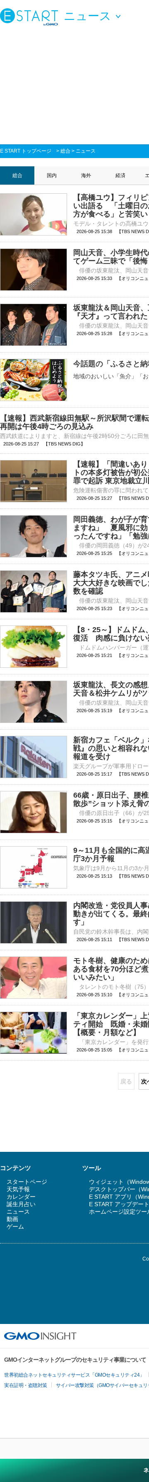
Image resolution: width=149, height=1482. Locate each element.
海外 (86, 175)
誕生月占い (21, 1204)
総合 (65, 151)
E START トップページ (25, 151)
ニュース (86, 151)
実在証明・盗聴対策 (25, 1385)
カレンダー (21, 1196)
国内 (52, 175)
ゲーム (15, 1226)
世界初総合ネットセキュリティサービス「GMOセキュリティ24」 (74, 1375)
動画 (12, 1219)
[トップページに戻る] (31, 16)
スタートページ (27, 1181)
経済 (120, 175)
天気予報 (18, 1189)
